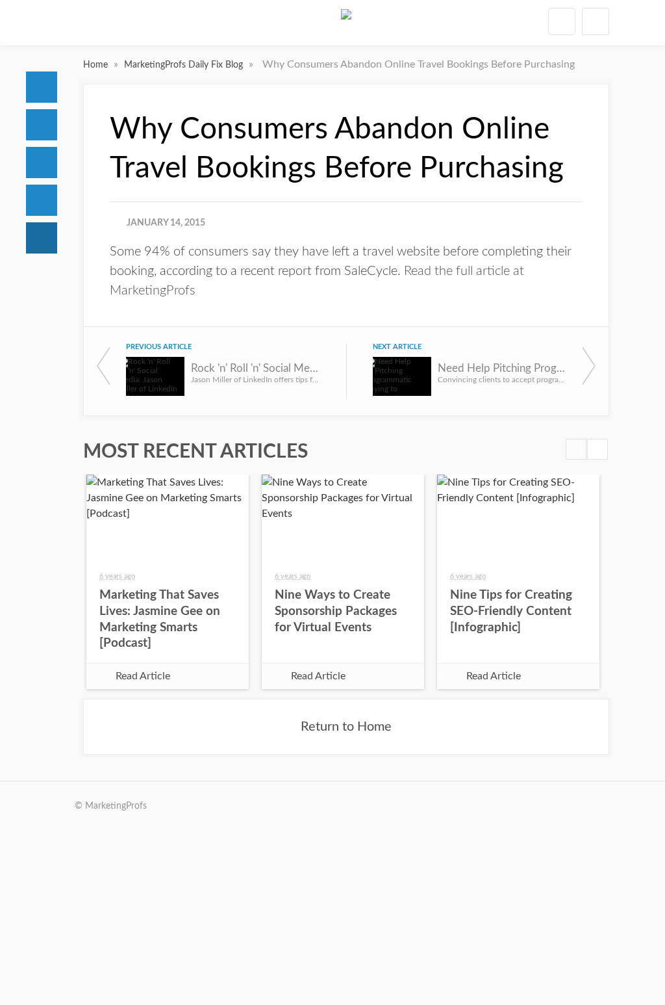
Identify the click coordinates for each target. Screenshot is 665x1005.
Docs (41, 124)
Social (41, 162)
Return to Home (346, 726)
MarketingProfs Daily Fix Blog (184, 65)
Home (41, 87)
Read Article (143, 676)
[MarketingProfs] (346, 25)
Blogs (41, 238)
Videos (41, 200)
